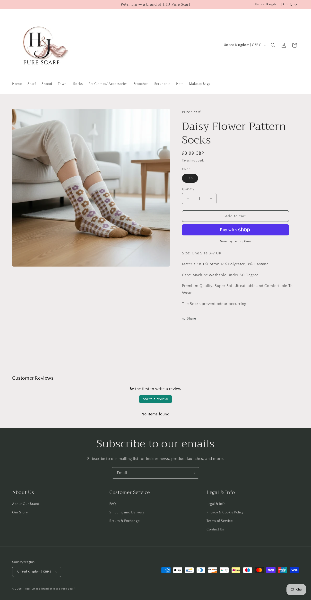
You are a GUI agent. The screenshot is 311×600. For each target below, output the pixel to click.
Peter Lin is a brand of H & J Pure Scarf (49, 588)
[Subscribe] (193, 473)
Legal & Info (216, 504)
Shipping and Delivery (126, 512)
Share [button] (191, 319)
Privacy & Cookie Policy (225, 512)
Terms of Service (220, 521)
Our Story (20, 512)
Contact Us (215, 529)
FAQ (112, 504)
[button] (273, 45)
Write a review (155, 399)
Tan (190, 178)
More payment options (235, 241)
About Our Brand (25, 504)
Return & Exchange (124, 521)
